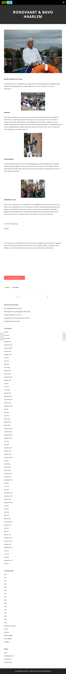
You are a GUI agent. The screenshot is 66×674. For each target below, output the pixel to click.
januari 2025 (7, 374)
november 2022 (8, 431)
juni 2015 (6, 563)
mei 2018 (6, 512)
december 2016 (8, 538)
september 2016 (8, 547)
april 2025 (6, 364)
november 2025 (8, 348)
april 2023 (6, 415)
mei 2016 (6, 554)
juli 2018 (6, 505)
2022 (5, 597)
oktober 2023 (7, 403)
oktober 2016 (7, 544)
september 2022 (8, 435)
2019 (5, 587)
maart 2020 (7, 464)
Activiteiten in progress (10, 626)
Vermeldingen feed (9, 656)
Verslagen (6, 642)
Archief (6, 629)
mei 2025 (6, 361)
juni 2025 (6, 358)
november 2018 (8, 496)
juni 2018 (6, 509)
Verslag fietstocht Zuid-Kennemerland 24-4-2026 (16, 318)
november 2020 (8, 457)
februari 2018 (7, 518)
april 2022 (6, 444)
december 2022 (8, 428)
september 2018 (8, 502)
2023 (5, 600)
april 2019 (6, 489)
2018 (5, 584)
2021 (5, 593)
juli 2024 (6, 383)
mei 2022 (6, 441)
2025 (5, 609)
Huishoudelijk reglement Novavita (13, 308)
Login (5, 652)
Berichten (6, 632)
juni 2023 (6, 412)
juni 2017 (6, 528)
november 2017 (8, 522)
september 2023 (8, 406)
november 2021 (8, 448)
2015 (5, 574)
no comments (15, 287)
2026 (5, 619)
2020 (5, 590)
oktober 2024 (7, 380)
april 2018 (6, 515)
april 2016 (6, 557)
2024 (5, 603)
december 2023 (8, 396)
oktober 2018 (7, 499)
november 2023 (8, 399)
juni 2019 (6, 483)
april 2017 (6, 531)
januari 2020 (7, 470)
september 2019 (8, 480)
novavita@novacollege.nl (21, 671)
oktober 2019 (7, 477)
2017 (5, 581)
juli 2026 (6, 332)
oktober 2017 (7, 525)
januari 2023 (7, 425)
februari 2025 (7, 370)
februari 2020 (7, 467)
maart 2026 (7, 338)
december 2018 (8, 493)
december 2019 (8, 473)
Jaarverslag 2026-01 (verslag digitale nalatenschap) (17, 311)
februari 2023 (7, 422)
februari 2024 (7, 393)
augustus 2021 (8, 454)
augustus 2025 (8, 354)
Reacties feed (7, 659)
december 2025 (8, 345)
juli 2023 (6, 409)
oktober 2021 (7, 451)
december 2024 (8, 377)
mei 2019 (6, 486)
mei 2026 (6, 335)
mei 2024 (6, 386)
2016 (5, 577)
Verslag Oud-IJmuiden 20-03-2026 (12, 315)
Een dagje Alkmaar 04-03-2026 (12, 321)
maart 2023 (7, 419)
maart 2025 (7, 367)
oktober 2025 (7, 351)
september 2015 (8, 560)
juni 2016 (6, 550)
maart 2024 (7, 390)
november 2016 (8, 541)
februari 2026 (7, 341)
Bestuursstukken (8, 635)
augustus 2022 (8, 438)
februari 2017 (7, 534)
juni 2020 (6, 460)
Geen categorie (8, 638)
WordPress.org (8, 662)
